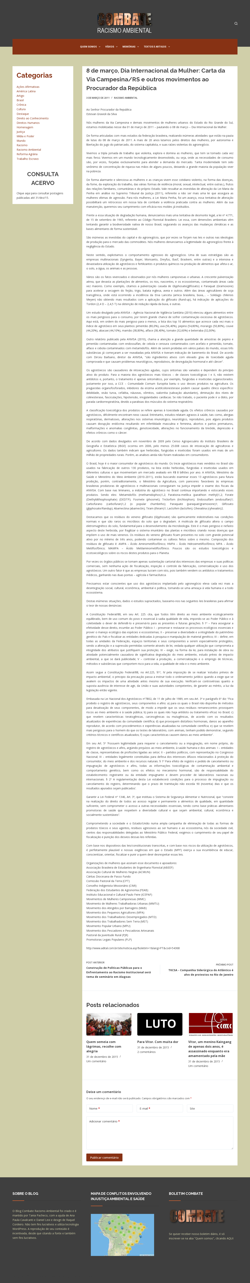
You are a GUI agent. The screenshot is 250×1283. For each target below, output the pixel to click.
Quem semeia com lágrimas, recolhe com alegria (103, 1046)
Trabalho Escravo (28, 159)
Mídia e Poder (25, 136)
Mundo (21, 140)
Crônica (21, 104)
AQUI (230, 1238)
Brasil (20, 100)
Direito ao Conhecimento (33, 118)
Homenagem (25, 127)
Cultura (21, 109)
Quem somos (88, 46)
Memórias (128, 46)
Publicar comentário (104, 1157)
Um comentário (96, 1061)
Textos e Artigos (155, 46)
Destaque (23, 114)
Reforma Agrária (27, 154)
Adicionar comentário (104, 1121)
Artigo (20, 96)
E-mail (145, 1108)
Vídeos (109, 46)
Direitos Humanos (28, 123)
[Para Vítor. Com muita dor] (159, 1024)
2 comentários (146, 1052)
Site (192, 1108)
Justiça (21, 132)
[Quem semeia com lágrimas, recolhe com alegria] (108, 1024)
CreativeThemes (81, 1276)
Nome (94, 1108)
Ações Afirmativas (28, 87)
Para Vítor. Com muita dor (157, 1042)
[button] (99, 46)
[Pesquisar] (236, 23)
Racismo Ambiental (126, 97)
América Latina (26, 91)
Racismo (22, 145)
